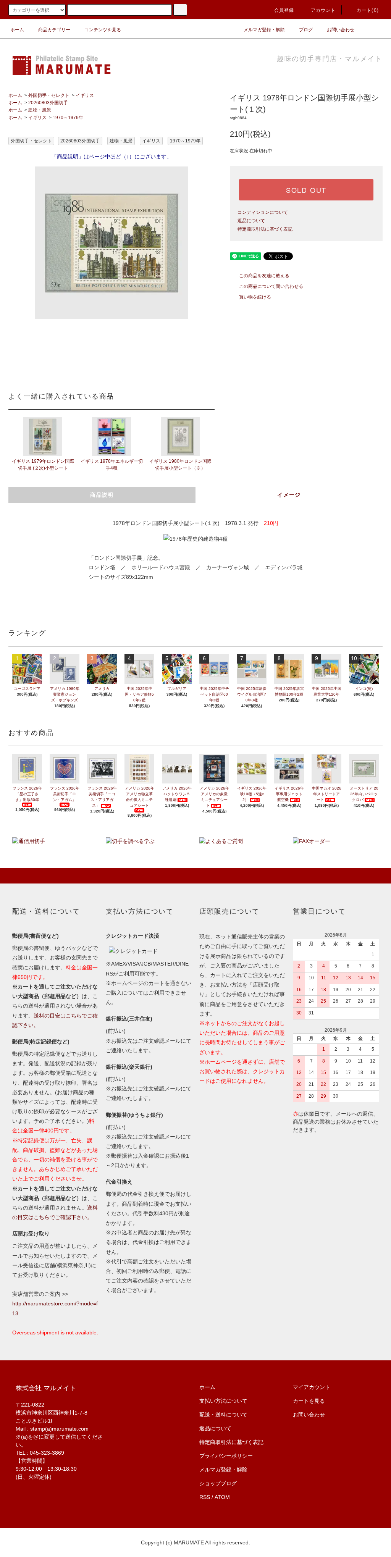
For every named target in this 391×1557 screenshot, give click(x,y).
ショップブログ (218, 1483)
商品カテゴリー (54, 29)
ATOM (222, 1497)
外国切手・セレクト (48, 95)
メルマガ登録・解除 (264, 29)
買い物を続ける (255, 297)
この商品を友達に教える (264, 275)
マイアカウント (311, 1387)
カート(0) (368, 10)
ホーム (17, 29)
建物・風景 (39, 110)
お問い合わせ (340, 29)
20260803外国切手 (48, 102)
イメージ (289, 495)
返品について (251, 220)
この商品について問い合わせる (271, 286)
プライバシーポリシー (226, 1456)
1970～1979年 (68, 117)
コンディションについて (263, 212)
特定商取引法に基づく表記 (265, 229)
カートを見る (309, 1401)
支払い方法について (223, 1401)
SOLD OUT (306, 190)
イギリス (85, 95)
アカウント (323, 10)
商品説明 (102, 495)
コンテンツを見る (102, 29)
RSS (204, 1497)
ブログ (306, 29)
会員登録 (284, 10)
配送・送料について (223, 1415)
